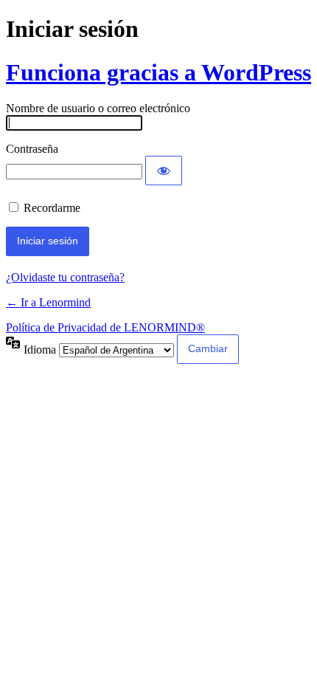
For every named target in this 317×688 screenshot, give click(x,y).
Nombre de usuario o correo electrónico (98, 108)
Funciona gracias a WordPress (158, 72)
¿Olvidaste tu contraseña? (65, 277)
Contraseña (32, 148)
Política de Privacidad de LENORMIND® (105, 327)
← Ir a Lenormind (48, 302)
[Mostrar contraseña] (163, 170)
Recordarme (52, 208)
